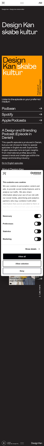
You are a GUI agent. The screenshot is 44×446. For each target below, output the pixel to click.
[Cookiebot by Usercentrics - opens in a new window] (31, 173)
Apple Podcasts (14, 120)
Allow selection (22, 264)
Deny (22, 271)
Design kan (5, 9)
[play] (4, 443)
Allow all (22, 256)
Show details (30, 249)
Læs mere (40, 290)
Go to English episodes (12, 163)
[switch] (37, 224)
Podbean (8, 109)
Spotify (7, 114)
